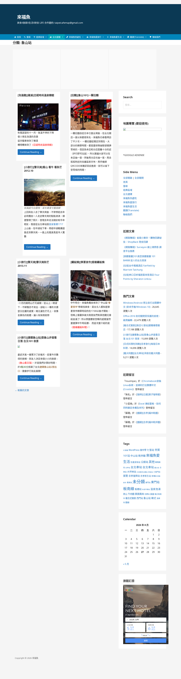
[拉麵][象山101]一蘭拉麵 (85, 95)
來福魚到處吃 (75, 37)
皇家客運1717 (56, 224)
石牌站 (147, 494)
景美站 (129, 482)
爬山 (125, 494)
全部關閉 (139, 177)
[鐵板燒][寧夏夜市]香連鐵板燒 (87, 262)
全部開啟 (127, 177)
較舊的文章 (22, 390)
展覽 (125, 475)
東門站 (147, 482)
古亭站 (127, 468)
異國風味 (139, 493)
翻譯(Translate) (137, 37)
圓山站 (156, 468)
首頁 (19, 37)
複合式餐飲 (130, 498)
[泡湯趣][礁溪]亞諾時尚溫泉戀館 (36, 95)
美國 (152, 494)
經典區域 (40, 37)
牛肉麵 (131, 494)
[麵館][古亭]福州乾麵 (147, 413)
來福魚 (23, 17)
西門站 (140, 498)
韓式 (153, 498)
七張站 (150, 450)
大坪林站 (131, 471)
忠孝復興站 (134, 475)
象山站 (147, 498)
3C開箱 (125, 450)
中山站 (134, 455)
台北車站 (136, 467)
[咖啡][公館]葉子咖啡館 (148, 394)
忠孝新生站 (145, 475)
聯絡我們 (156, 37)
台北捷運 (57, 37)
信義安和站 (135, 462)
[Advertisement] (36, 69)
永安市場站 (146, 489)
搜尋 (29, 37)
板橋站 (138, 489)
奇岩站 (150, 472)
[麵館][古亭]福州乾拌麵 (148, 422)
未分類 (138, 481)
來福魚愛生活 (116, 37)
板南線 (128, 488)
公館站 (144, 462)
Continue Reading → (84, 178)
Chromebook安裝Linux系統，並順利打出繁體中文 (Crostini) (142, 385)
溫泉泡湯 (155, 489)
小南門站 (156, 472)
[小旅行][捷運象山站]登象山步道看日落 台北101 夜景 (37, 339)
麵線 (127, 502)
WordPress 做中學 (137, 450)
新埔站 (154, 476)
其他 (152, 462)
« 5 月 (126, 564)
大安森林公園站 (142, 472)
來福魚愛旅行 (95, 37)
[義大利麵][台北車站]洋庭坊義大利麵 (141, 353)
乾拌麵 (142, 455)
